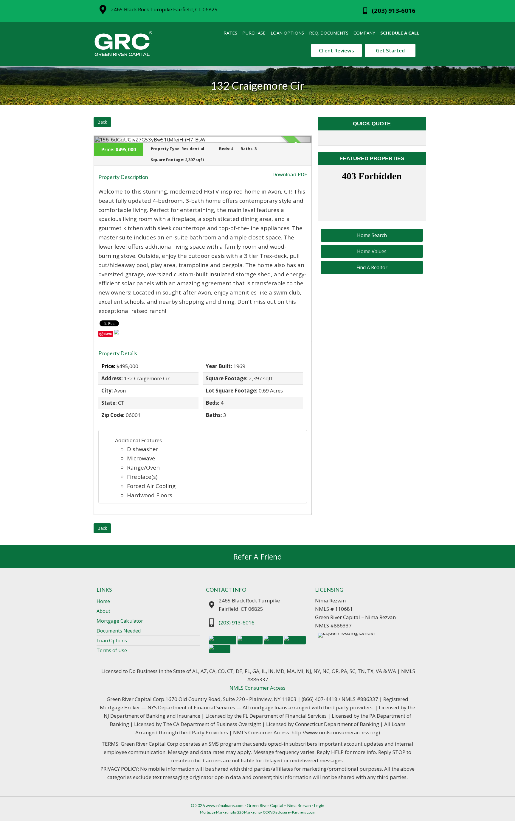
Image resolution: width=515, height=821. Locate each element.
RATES (230, 33)
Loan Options (112, 640)
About (103, 611)
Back (102, 122)
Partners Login (303, 812)
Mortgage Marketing (216, 812)
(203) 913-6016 (237, 622)
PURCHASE (254, 33)
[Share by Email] (116, 333)
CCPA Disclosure (276, 812)
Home (103, 601)
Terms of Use (112, 650)
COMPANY (364, 33)
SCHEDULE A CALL (399, 33)
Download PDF (289, 174)
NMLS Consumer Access (257, 687)
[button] (372, 235)
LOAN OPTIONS (287, 33)
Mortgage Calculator (120, 621)
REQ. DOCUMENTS (328, 33)
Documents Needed (119, 630)
